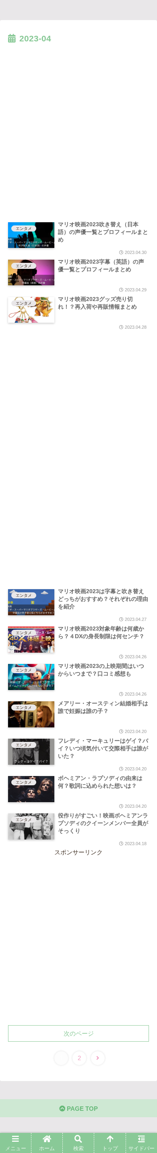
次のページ (79, 1033)
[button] (141, 835)
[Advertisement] (78, 128)
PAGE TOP (81, 1108)
